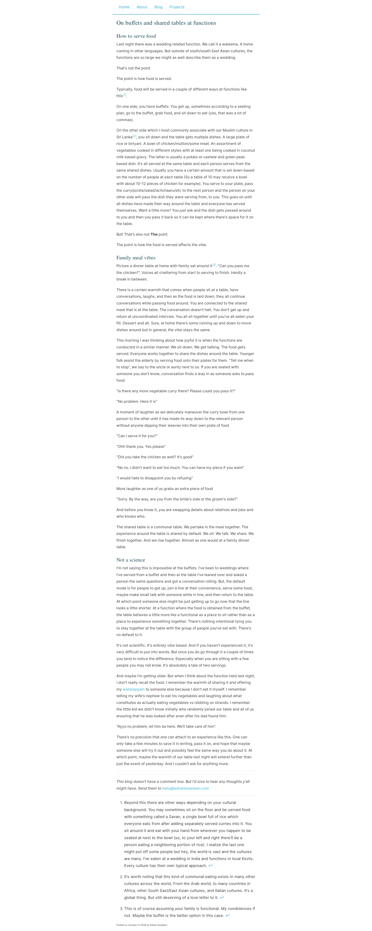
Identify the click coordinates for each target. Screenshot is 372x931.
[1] (124, 94)
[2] (134, 136)
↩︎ (210, 865)
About (142, 7)
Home (124, 7)
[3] (214, 264)
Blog (158, 7)
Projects (177, 7)
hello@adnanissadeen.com (185, 788)
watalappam (134, 689)
